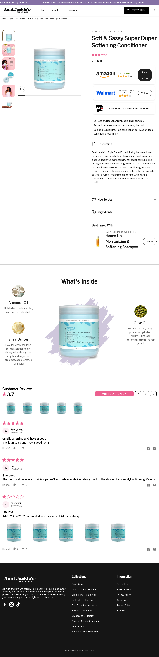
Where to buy (136, 10)
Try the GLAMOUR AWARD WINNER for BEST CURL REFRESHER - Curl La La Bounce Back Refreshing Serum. (72, 2)
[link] (145, 75)
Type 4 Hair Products (17, 19)
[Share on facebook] (148, 448)
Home (4, 19)
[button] (154, 10)
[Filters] (146, 393)
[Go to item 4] (62, 408)
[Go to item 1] (11, 408)
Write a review (114, 394)
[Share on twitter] (155, 448)
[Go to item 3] (45, 408)
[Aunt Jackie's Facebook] (4, 604)
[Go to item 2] (28, 408)
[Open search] (138, 393)
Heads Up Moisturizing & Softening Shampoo (122, 241)
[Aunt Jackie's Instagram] (11, 604)
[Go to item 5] (78, 408)
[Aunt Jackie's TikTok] (18, 604)
